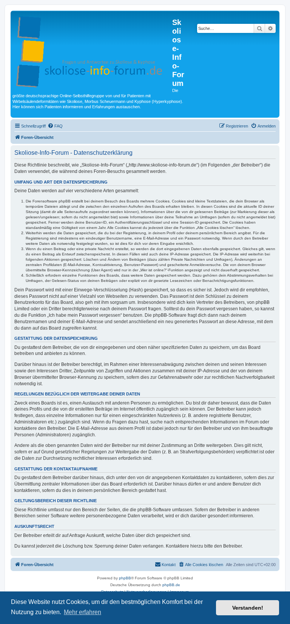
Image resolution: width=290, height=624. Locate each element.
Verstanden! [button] (247, 608)
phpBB (125, 578)
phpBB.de (171, 585)
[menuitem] (55, 126)
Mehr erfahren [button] (82, 612)
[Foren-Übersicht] (92, 50)
